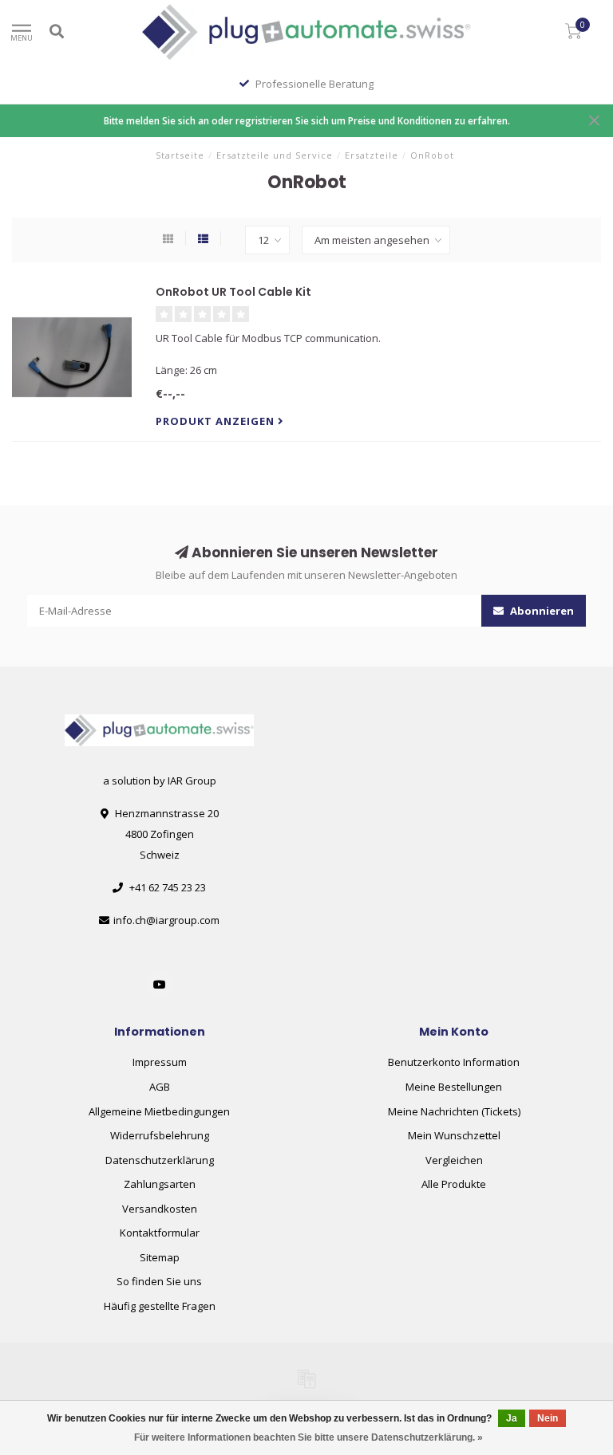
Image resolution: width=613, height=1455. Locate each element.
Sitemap (160, 1257)
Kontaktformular (160, 1232)
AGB (159, 1086)
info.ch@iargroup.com (166, 920)
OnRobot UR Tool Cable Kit (233, 292)
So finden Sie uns (159, 1281)
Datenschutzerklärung (159, 1160)
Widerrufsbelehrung (159, 1135)
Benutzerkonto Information (454, 1062)
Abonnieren (541, 611)
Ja (511, 1418)
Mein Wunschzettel (454, 1135)
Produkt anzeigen (217, 421)
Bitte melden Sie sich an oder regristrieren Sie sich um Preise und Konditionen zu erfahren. (307, 120)
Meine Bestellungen (453, 1086)
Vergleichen (454, 1160)
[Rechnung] (306, 1378)
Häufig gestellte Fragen (160, 1306)
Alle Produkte (453, 1184)
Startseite (180, 155)
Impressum (159, 1062)
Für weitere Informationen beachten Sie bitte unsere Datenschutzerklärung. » (308, 1437)
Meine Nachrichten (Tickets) (454, 1111)
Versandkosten (159, 1208)
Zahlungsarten (160, 1184)
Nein (547, 1418)
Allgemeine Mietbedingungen (159, 1111)
